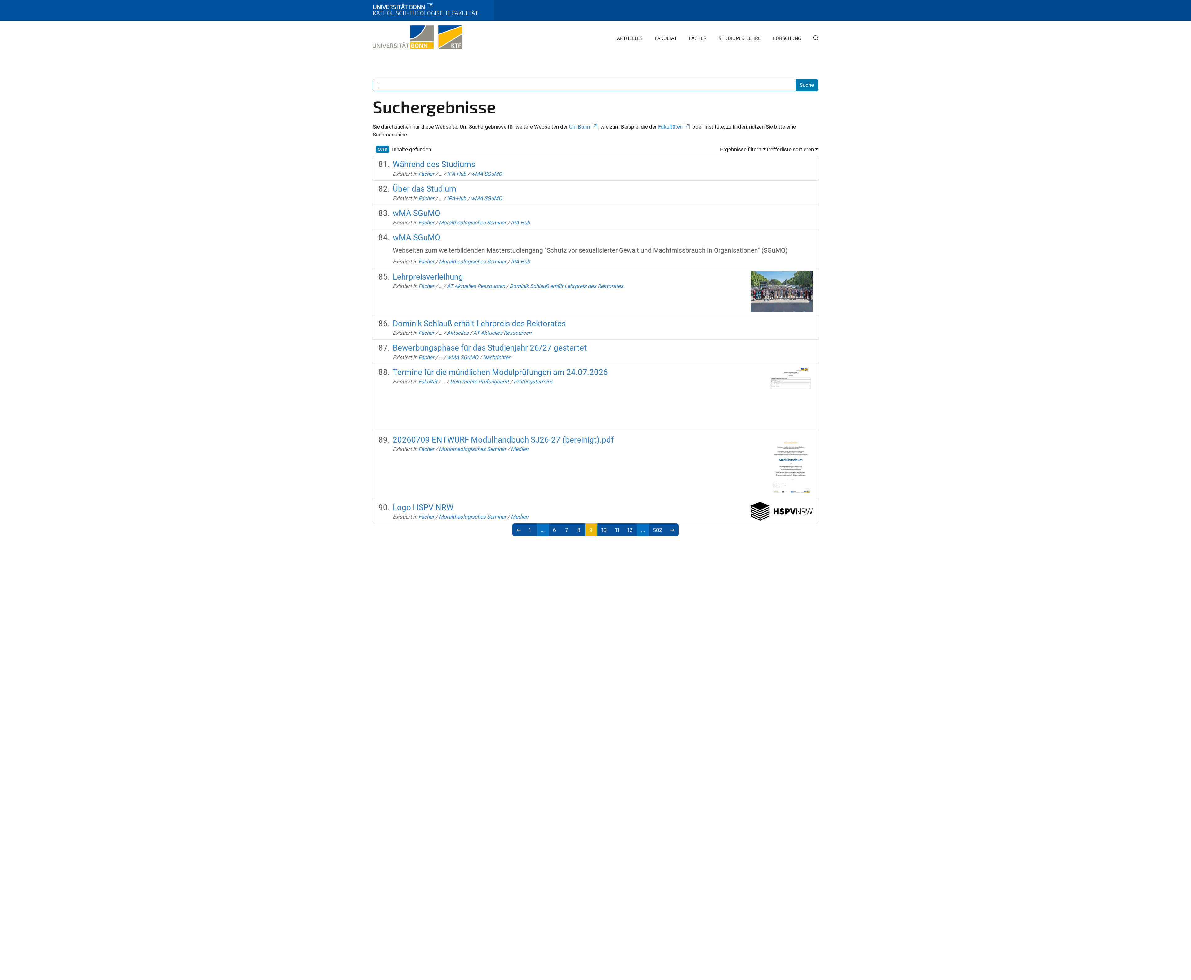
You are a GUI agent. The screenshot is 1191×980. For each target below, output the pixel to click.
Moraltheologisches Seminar (472, 222)
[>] (672, 529)
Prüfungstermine (533, 381)
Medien (519, 449)
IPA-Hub (456, 174)
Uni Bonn (579, 127)
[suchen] (813, 42)
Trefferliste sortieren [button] (790, 149)
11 (617, 530)
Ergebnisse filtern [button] (740, 149)
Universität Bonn (399, 6)
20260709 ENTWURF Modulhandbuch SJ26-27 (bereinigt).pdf (503, 439)
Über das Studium (424, 188)
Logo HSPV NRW (423, 507)
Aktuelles (630, 38)
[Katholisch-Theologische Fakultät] (417, 37)
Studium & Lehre (740, 38)
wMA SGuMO (486, 174)
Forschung (787, 38)
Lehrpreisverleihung (428, 276)
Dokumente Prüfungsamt (479, 381)
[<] (518, 529)
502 (657, 530)
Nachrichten (497, 357)
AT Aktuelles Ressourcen (476, 286)
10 (604, 530)
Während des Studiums (434, 164)
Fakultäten (670, 127)
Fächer (698, 38)
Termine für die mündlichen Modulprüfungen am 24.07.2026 (500, 372)
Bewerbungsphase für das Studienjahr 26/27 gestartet (490, 347)
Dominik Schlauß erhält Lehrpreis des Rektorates (566, 286)
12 (630, 530)
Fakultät (666, 38)
